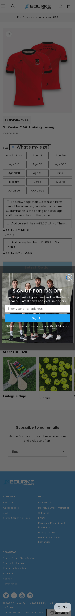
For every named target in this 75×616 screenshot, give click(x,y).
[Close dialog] (69, 277)
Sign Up (37, 318)
